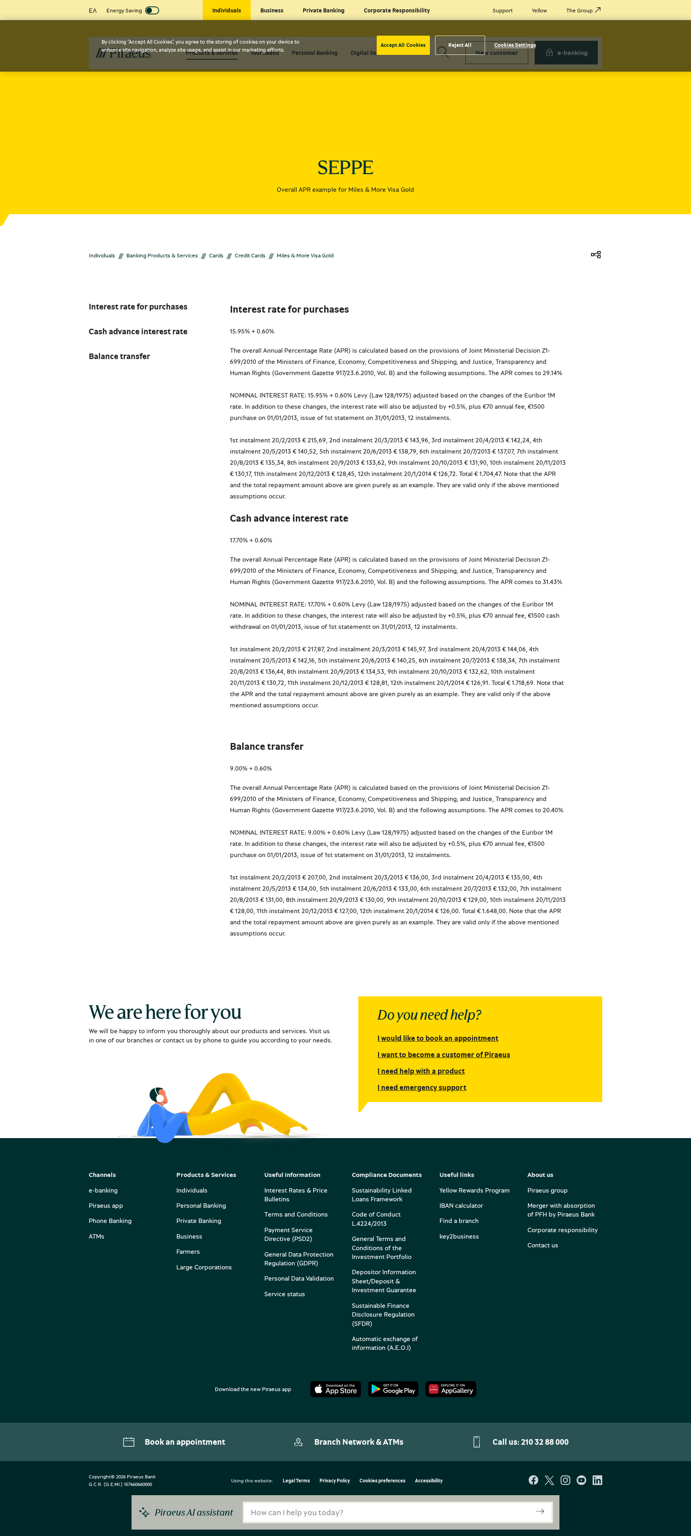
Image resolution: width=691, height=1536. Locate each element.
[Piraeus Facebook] (533, 1481)
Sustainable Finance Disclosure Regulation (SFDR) (383, 1314)
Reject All (459, 44)
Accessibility (429, 1481)
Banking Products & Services (162, 255)
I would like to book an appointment (437, 1038)
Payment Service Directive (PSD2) (288, 1234)
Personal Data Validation (299, 1278)
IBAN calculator (461, 1205)
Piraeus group (547, 1190)
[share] (595, 255)
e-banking (103, 1190)
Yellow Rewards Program (474, 1190)
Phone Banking (110, 1220)
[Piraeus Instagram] (565, 1481)
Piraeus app (106, 1205)
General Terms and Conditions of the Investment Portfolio (381, 1247)
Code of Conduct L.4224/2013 (376, 1218)
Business (189, 1236)
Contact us (542, 1245)
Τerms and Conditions (296, 1214)
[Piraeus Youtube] (581, 1481)
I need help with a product (421, 1071)
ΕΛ (93, 10)
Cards (216, 255)
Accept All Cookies (403, 44)
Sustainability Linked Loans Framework (382, 1194)
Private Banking (198, 1220)
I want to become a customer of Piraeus (443, 1054)
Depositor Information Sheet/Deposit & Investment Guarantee (384, 1280)
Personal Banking (201, 1205)
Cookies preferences (382, 1481)
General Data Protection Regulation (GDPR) (299, 1258)
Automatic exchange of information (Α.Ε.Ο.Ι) (385, 1343)
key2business (459, 1236)
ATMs (96, 1236)
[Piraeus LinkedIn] (597, 1481)
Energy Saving (124, 10)
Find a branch (459, 1220)
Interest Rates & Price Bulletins (296, 1194)
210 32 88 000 (545, 1441)
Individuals (102, 255)
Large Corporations (204, 1267)
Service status (284, 1293)
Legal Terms (296, 1481)
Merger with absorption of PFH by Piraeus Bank (561, 1210)
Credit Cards (250, 255)
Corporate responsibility (562, 1229)
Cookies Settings (515, 44)
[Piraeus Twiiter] (549, 1481)
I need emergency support (421, 1087)
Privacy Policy (335, 1481)
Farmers (188, 1251)
